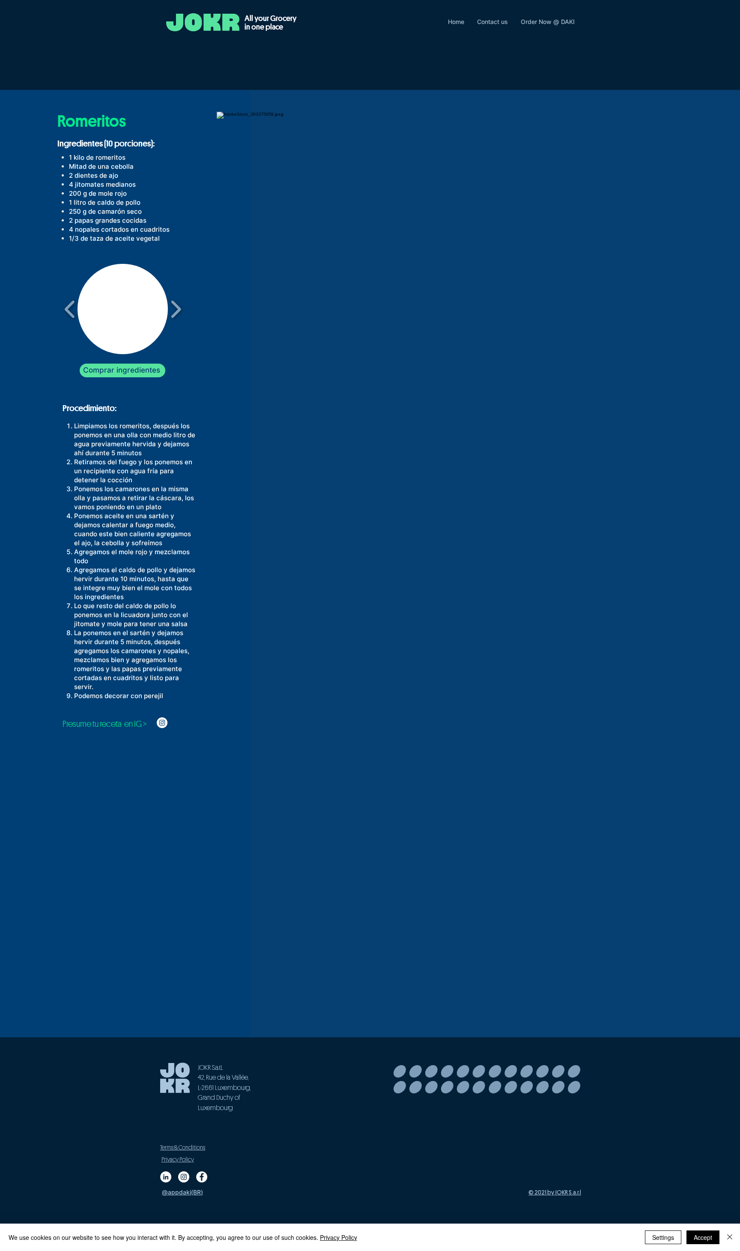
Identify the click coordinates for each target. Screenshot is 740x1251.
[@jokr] (183, 1176)
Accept (703, 1237)
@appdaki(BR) (182, 1192)
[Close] (730, 1237)
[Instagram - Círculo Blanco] (162, 722)
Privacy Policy (338, 1237)
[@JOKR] (201, 1176)
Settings (663, 1237)
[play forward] (175, 309)
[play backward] (70, 309)
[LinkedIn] (165, 1176)
